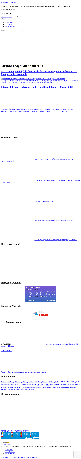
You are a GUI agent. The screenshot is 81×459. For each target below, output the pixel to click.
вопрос (29, 384)
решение (22, 389)
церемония (48, 82)
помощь (59, 387)
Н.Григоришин (5, 384)
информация (5, 387)
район (18, 389)
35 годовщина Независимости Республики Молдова (54, 220)
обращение (26, 387)
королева (4, 82)
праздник (66, 387)
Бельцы (49, 80)
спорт (32, 389)
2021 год (41, 109)
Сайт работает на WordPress (27, 457)
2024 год (52, 382)
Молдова (18, 82)
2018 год (10, 382)
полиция (53, 387)
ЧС (18, 384)
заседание (71, 384)
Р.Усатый (13, 384)
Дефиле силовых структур (44, 201)
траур (33, 111)
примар (3, 389)
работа (13, 389)
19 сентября (34, 80)
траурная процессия (36, 82)
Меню (3, 19)
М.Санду (11, 82)
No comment (25, 80)
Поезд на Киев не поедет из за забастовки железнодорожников (23, 372)
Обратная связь (6, 17)
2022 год (42, 80)
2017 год (4, 382)
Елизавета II (74, 80)
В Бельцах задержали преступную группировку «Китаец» (56, 240)
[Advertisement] (40, 47)
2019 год (18, 382)
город (43, 384)
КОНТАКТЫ (10, 26)
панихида (18, 111)
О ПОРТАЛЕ (10, 24)
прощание (26, 111)
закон (65, 384)
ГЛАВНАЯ (9, 22)
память (36, 387)
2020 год (25, 382)
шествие (54, 111)
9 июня (47, 109)
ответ (32, 387)
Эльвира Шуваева (7, 80)
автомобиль (23, 384)
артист (53, 109)
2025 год (57, 382)
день (67, 80)
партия (40, 387)
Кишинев (70, 109)
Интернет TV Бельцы (8, 2)
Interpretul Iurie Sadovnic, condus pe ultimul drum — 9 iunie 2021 (37, 87)
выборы (34, 384)
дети (51, 384)
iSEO (9, 444)
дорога (61, 384)
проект (9, 389)
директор (56, 384)
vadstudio (4, 444)
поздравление (47, 387)
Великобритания (59, 80)
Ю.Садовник (62, 111)
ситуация (27, 389)
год (38, 384)
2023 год (45, 382)
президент (73, 387)
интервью (77, 384)
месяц (11, 387)
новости (25, 82)
